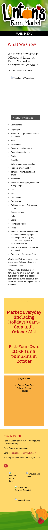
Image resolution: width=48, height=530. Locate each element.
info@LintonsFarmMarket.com (23, 452)
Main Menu (24, 33)
